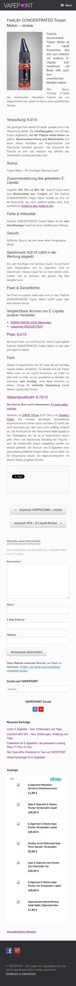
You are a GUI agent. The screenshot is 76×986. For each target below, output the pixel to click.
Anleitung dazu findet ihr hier (37, 206)
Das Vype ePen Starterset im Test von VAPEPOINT (36, 752)
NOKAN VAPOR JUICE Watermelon (31, 322)
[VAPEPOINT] (18, 5)
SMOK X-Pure (30, 415)
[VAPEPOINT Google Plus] (40, 709)
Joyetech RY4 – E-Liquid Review (38, 523)
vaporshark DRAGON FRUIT (27, 326)
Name (11, 604)
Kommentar (14, 561)
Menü (68, 5)
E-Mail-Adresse (16, 619)
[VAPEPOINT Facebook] (35, 709)
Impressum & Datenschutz (21, 973)
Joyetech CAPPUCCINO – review (38, 510)
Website (11, 634)
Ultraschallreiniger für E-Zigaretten (26, 757)
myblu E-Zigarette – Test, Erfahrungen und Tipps (34, 729)
